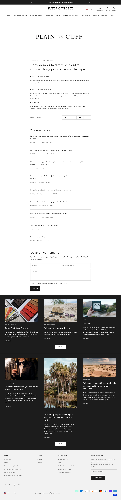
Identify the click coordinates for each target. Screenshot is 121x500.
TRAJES (8, 15)
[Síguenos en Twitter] (10, 485)
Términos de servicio (64, 472)
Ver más (60, 347)
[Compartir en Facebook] (65, 117)
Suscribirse (98, 477)
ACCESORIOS (49, 15)
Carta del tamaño (9, 472)
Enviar (35, 288)
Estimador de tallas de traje (13, 476)
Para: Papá (87, 324)
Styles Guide (86, 379)
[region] (60, 2)
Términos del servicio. (37, 259)
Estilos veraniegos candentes (57, 328)
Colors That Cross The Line (16, 328)
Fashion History (9, 383)
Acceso (39, 459)
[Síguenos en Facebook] (5, 485)
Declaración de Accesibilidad (67, 466)
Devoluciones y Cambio (11, 466)
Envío (6, 463)
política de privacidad (64, 469)
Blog (59, 463)
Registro (40, 463)
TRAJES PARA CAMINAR (70, 15)
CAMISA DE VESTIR (36, 15)
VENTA (113, 15)
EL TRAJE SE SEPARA (20, 15)
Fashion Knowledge (47, 60)
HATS (58, 15)
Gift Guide (86, 320)
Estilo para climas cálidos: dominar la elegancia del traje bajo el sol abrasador (99, 386)
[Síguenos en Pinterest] (19, 485)
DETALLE (70, 2)
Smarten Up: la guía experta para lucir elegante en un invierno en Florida (58, 417)
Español (16, 493)
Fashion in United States (51, 411)
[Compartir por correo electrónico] (87, 117)
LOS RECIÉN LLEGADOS (100, 15)
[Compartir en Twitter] (72, 117)
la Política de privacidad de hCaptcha (74, 257)
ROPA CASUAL (85, 15)
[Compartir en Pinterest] (80, 117)
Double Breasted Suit (50, 324)
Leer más (8, 340)
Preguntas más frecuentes (12, 469)
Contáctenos (8, 459)
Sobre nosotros (63, 459)
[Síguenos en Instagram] (14, 485)
